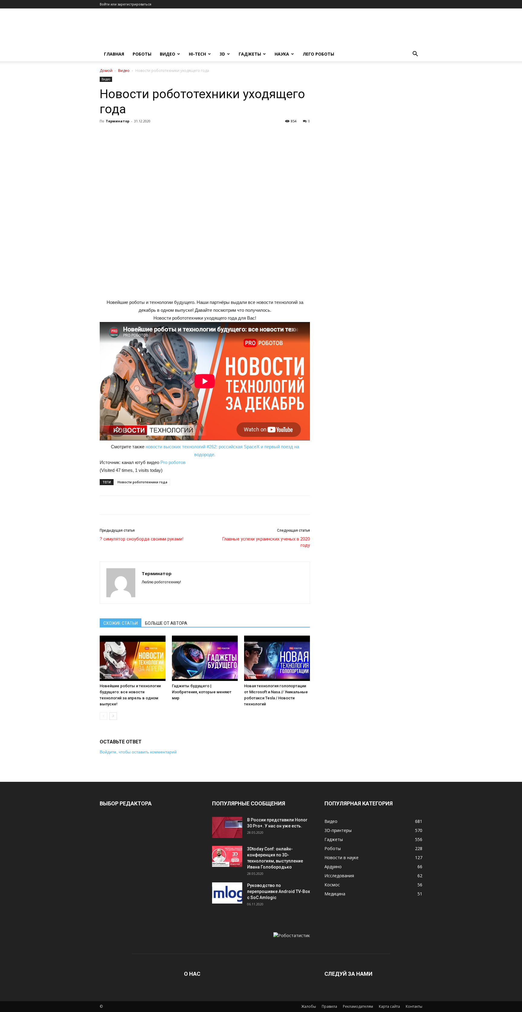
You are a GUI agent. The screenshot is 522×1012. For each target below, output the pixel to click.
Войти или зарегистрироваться (125, 4)
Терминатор (117, 121)
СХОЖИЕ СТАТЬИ (120, 623)
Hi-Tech (197, 54)
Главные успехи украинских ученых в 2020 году (266, 542)
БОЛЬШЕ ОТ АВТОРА (166, 623)
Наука (282, 54)
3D (222, 54)
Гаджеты (250, 54)
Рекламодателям (358, 1006)
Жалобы (308, 1006)
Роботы (142, 54)
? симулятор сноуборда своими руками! (141, 539)
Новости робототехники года (142, 482)
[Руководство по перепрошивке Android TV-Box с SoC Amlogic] (227, 893)
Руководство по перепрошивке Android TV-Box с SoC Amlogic (278, 891)
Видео (167, 54)
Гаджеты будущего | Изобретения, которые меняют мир (201, 692)
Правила (329, 1006)
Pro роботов (172, 462)
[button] (415, 54)
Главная (114, 54)
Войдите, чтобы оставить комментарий (138, 751)
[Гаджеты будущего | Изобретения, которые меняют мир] (205, 658)
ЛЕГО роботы (318, 54)
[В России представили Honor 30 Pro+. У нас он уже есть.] (227, 827)
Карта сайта (389, 1006)
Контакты (414, 1006)
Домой (106, 70)
